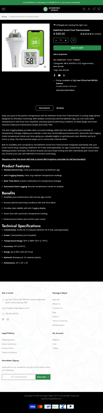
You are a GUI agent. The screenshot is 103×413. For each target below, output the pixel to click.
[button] (86, 34)
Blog (54, 312)
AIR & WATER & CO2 (72, 63)
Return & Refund (9, 344)
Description (44, 108)
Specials (56, 299)
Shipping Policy (8, 340)
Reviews (60, 108)
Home (4, 17)
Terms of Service (60, 321)
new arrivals (64, 70)
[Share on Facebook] (54, 75)
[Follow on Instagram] (8, 319)
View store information (65, 90)
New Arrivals (58, 66)
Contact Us (57, 308)
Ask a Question (60, 54)
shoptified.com (55, 399)
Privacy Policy (8, 348)
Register (56, 340)
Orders (55, 348)
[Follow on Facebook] (3, 319)
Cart (54, 344)
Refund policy (58, 325)
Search (56, 316)
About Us (56, 304)
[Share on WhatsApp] (64, 75)
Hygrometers (87, 63)
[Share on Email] (59, 75)
